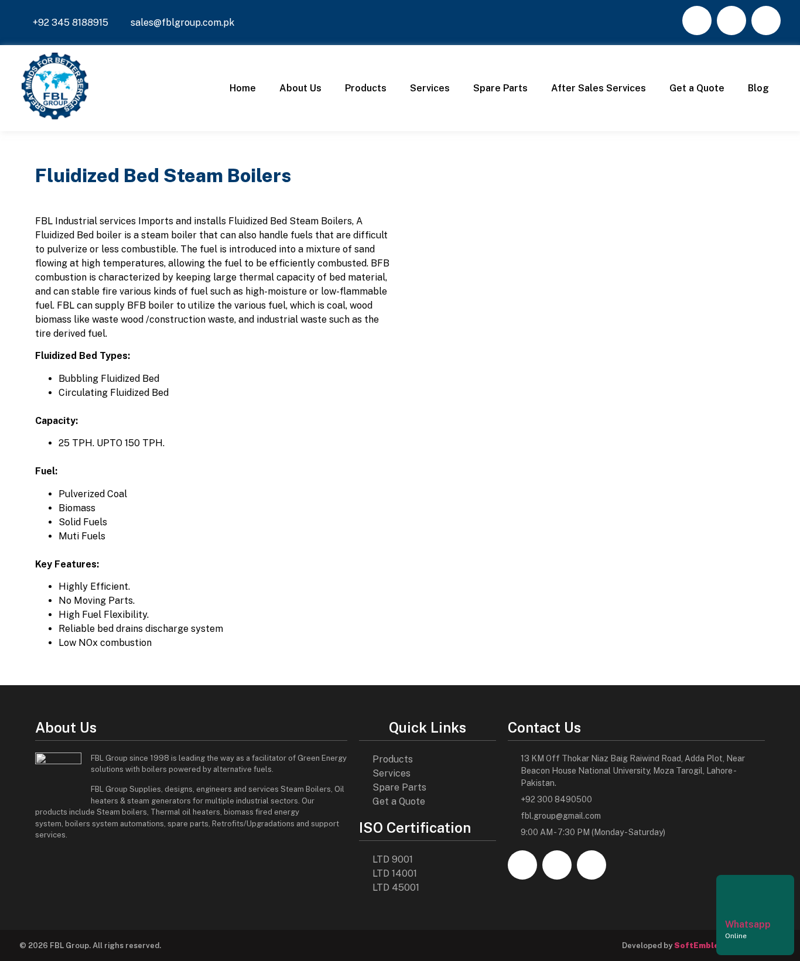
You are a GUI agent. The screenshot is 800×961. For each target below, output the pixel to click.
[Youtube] (766, 20)
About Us (300, 88)
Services (430, 88)
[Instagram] (731, 20)
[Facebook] (697, 20)
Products (366, 88)
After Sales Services (598, 88)
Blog (758, 88)
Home (243, 88)
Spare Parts (500, 88)
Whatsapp (748, 924)
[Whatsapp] (739, 895)
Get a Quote (696, 88)
